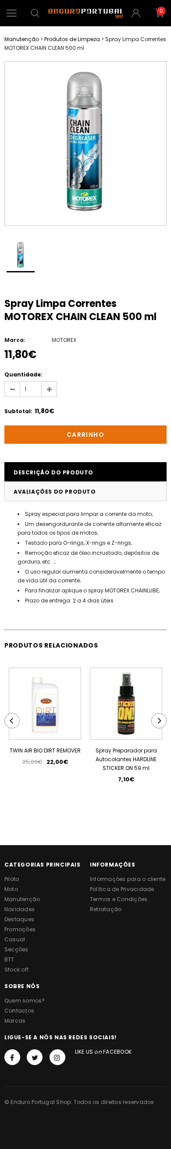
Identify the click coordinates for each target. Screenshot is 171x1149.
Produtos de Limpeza (72, 39)
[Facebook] (12, 1057)
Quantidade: (23, 374)
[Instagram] (57, 1057)
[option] (85, 143)
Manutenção (21, 39)
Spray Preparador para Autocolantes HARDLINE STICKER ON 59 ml (126, 759)
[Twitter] (35, 1057)
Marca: (14, 340)
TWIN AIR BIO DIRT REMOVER (45, 750)
